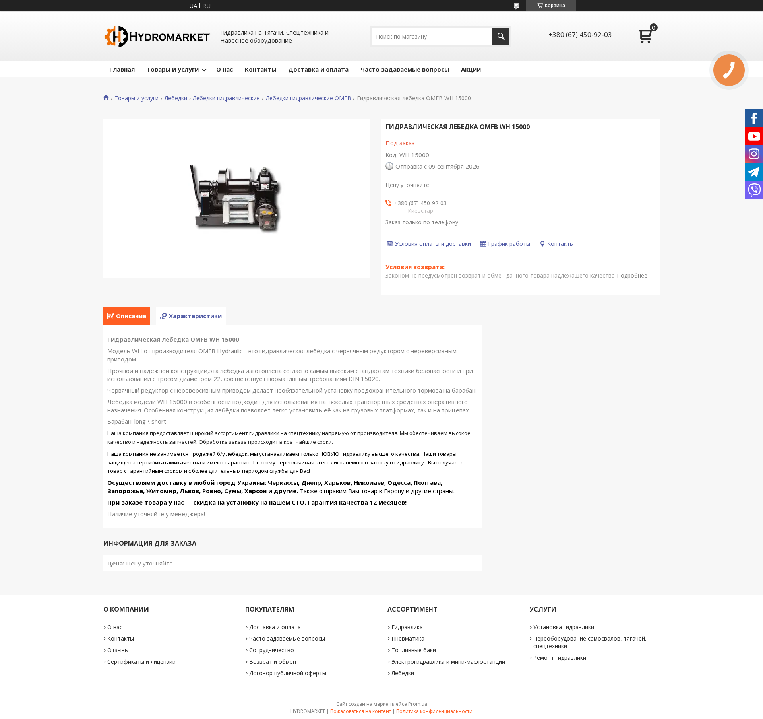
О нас (224, 69)
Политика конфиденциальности (434, 711)
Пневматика (407, 638)
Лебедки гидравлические (226, 98)
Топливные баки (413, 650)
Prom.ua (417, 704)
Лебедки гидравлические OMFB (308, 98)
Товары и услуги (173, 69)
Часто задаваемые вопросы (404, 69)
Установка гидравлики (563, 627)
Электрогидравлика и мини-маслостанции (448, 661)
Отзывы (118, 650)
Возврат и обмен (272, 661)
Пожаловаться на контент (360, 711)
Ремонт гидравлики (559, 657)
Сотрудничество (271, 650)
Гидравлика (407, 627)
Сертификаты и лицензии (141, 661)
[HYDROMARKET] (157, 36)
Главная (122, 69)
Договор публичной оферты (287, 673)
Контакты (260, 69)
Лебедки (176, 98)
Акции (471, 69)
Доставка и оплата (318, 69)
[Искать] (500, 36)
